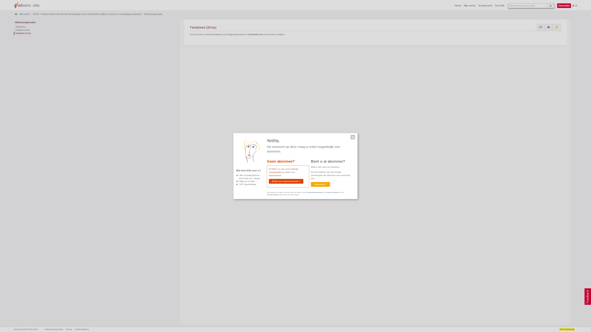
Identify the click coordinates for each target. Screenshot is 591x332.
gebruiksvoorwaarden (315, 192)
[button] (352, 137)
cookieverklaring (272, 195)
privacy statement (333, 192)
